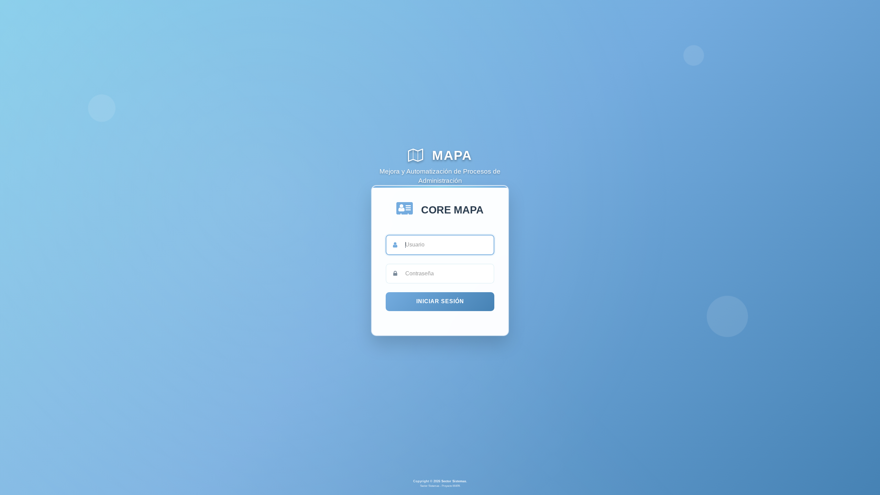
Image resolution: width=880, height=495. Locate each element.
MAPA (450, 155)
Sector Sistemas (453, 481)
